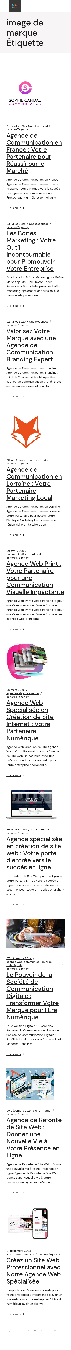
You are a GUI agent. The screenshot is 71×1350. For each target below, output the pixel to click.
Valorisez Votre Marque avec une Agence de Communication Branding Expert (31, 345)
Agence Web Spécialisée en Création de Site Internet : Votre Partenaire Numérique (30, 720)
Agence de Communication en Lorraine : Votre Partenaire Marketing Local (34, 483)
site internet (31, 693)
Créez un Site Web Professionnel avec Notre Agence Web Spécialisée (33, 1270)
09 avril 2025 (15, 551)
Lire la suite (13, 208)
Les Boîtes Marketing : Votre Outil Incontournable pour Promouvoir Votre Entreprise (31, 251)
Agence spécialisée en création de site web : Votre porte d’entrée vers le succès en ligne (34, 853)
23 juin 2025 (14, 460)
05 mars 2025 (15, 690)
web (39, 554)
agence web (14, 962)
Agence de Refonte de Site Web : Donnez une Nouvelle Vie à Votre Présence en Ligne (34, 1137)
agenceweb (14, 693)
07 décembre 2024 (19, 958)
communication (16, 554)
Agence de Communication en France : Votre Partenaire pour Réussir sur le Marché (34, 153)
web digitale (14, 965)
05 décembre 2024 (19, 1110)
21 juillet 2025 (15, 126)
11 (55, 1330)
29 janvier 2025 (16, 829)
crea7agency (17, 129)
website (29, 1254)
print (32, 554)
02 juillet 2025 (16, 321)
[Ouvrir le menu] (60, 6)
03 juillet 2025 (16, 224)
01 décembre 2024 (18, 1251)
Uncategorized (38, 126)
